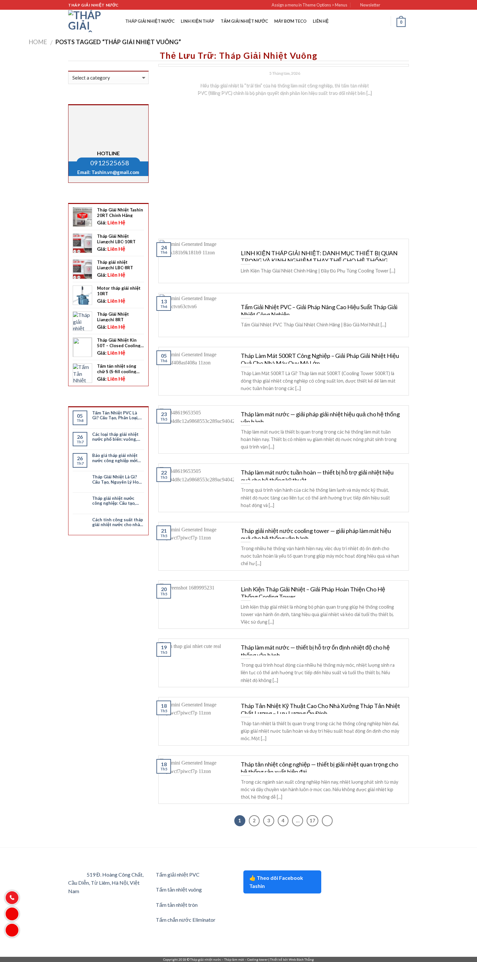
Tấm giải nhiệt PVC (178, 874)
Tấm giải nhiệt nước (244, 21)
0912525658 (109, 163)
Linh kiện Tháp (197, 21)
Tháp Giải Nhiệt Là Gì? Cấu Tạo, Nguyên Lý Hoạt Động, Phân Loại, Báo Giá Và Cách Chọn (117, 480)
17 (312, 820)
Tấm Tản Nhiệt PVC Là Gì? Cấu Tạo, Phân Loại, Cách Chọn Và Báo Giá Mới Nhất (115, 416)
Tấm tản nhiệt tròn (177, 905)
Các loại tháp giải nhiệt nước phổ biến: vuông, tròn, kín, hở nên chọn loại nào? (115, 437)
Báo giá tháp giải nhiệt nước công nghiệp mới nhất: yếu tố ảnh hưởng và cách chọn (115, 458)
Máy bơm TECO (290, 21)
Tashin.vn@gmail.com (115, 172)
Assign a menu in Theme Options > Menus (309, 4)
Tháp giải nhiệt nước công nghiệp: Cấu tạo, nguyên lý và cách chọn (115, 501)
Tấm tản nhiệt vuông (179, 889)
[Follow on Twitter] (399, 5)
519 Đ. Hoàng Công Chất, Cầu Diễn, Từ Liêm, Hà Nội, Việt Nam (105, 882)
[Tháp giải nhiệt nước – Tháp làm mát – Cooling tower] (84, 21)
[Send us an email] (406, 5)
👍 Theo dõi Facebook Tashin (276, 882)
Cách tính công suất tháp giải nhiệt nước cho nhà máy (117, 522)
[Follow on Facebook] (387, 5)
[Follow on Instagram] (393, 5)
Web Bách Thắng (301, 959)
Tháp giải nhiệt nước (150, 21)
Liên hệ (321, 21)
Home (38, 41)
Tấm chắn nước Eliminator (185, 920)
